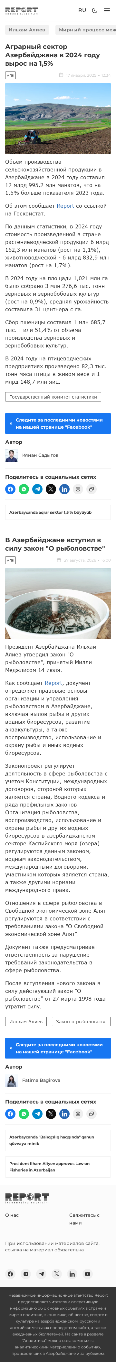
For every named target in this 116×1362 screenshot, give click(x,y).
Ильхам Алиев (27, 30)
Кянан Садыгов (40, 455)
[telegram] (37, 489)
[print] (78, 489)
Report (65, 206)
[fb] (10, 489)
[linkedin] (64, 489)
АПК (10, 75)
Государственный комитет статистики (53, 397)
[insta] (26, 1274)
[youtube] (87, 1274)
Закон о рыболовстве (81, 1021)
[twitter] (51, 489)
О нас (12, 1215)
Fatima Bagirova (41, 1080)
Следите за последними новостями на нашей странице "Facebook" (59, 423)
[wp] (24, 489)
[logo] (21, 10)
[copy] (91, 489)
